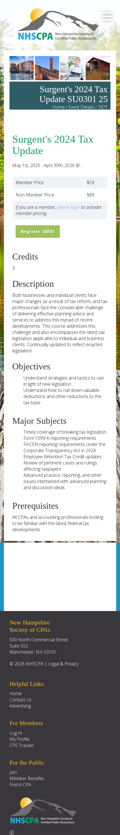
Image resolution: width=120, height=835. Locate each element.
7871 (103, 107)
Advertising (20, 706)
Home (58, 107)
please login (68, 207)
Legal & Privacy (63, 664)
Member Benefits (26, 778)
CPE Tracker (21, 745)
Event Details (81, 107)
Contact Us (20, 700)
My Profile (19, 739)
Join (13, 772)
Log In (15, 733)
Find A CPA (20, 784)
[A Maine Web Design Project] (11, 831)
